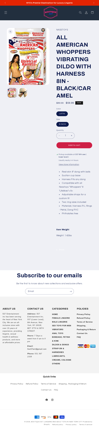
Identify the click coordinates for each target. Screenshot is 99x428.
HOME (55, 314)
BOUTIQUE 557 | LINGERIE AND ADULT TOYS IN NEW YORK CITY (56, 421)
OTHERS (56, 364)
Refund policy (57, 424)
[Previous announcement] (5, 3)
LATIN (62, 114)
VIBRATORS (57, 329)
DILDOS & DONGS (60, 345)
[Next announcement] (94, 3)
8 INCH (62, 124)
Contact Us (82, 333)
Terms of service (85, 424)
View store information (69, 164)
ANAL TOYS (57, 333)
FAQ (79, 337)
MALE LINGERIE (59, 322)
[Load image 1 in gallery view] (12, 92)
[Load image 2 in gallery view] (22, 92)
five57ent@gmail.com (37, 349)
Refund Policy (83, 318)
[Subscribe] (71, 291)
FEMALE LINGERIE (61, 318)
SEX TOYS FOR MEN (61, 326)
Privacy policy (71, 424)
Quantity (60, 130)
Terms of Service (85, 322)
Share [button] (61, 250)
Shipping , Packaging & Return (72, 384)
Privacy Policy (83, 314)
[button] (6, 12)
